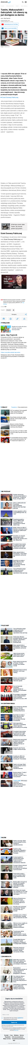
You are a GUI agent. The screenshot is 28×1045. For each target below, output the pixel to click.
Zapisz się (14, 1022)
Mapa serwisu (7, 1038)
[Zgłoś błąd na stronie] (24, 319)
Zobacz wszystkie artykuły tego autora (10, 352)
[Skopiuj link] (17, 319)
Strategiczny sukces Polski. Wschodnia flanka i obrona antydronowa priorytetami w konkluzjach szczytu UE (12, 356)
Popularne (14, 407)
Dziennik (2, 6)
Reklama (16, 1035)
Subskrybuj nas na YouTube (11, 24)
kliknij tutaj (16, 1030)
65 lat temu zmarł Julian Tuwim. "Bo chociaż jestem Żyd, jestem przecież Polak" (18, 227)
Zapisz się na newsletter (10, 28)
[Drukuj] (11, 319)
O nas (11, 1035)
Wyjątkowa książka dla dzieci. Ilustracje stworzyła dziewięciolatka (19, 328)
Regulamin (8, 1037)
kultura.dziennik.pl (10, 6)
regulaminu (20, 1017)
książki (8, 310)
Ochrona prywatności (17, 1037)
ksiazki (17, 6)
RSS (14, 1040)
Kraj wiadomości (22, 407)
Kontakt (6, 1035)
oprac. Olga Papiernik (5, 18)
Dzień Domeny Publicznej (10, 97)
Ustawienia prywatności (18, 1038)
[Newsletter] (4, 319)
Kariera (22, 1035)
